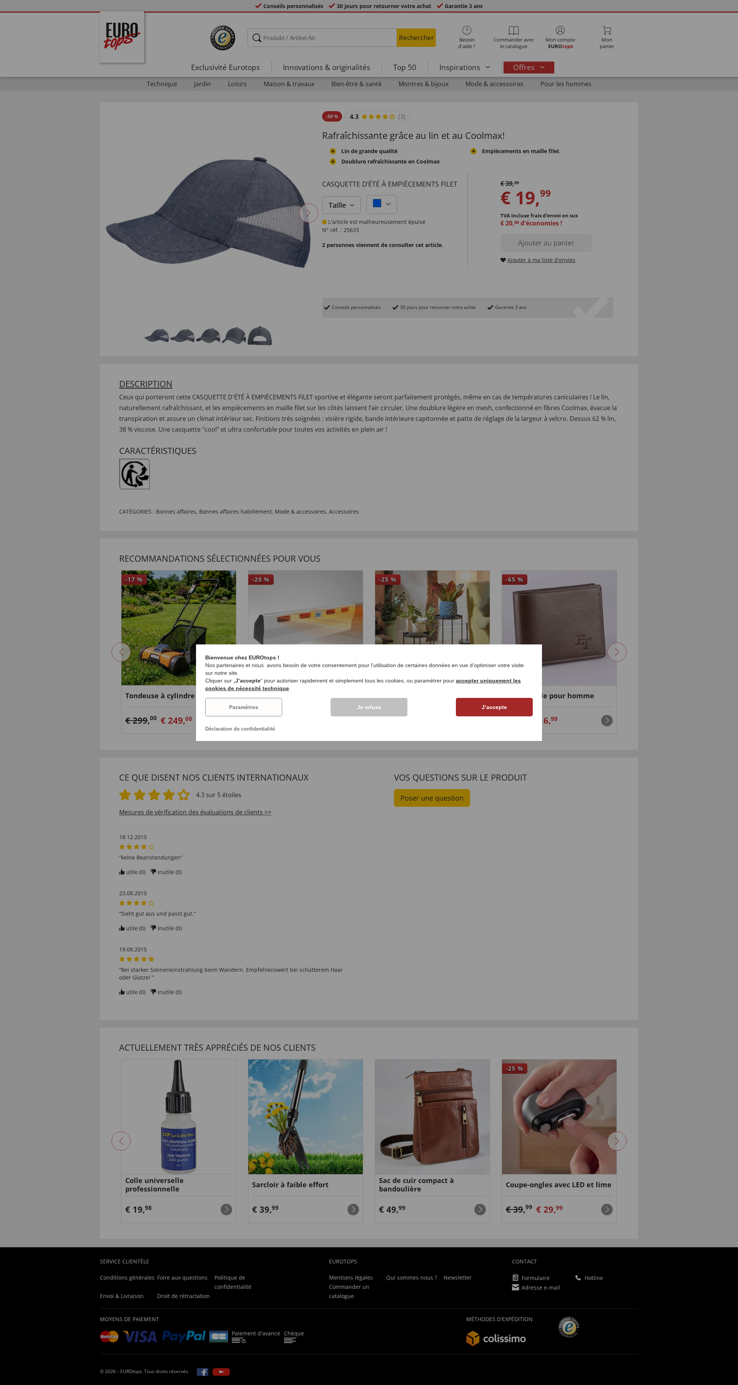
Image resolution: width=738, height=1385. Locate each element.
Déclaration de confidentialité (240, 729)
